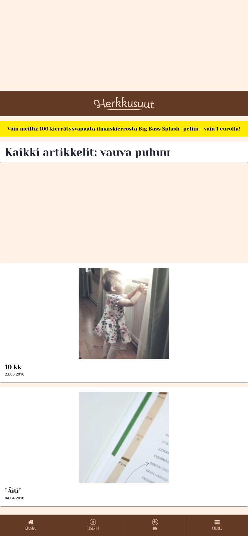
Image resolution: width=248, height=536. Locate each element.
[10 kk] (124, 313)
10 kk (13, 367)
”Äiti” (13, 491)
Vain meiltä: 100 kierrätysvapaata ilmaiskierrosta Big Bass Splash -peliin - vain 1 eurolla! (123, 129)
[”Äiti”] (124, 437)
